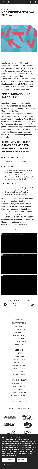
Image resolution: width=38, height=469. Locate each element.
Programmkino (18, 392)
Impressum (19, 372)
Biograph (18, 389)
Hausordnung (19, 356)
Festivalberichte (19, 342)
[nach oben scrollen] (19, 313)
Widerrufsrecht (19, 368)
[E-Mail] (23, 304)
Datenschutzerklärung (9, 455)
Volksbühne (18, 386)
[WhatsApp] (14, 304)
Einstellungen (11, 464)
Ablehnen (22, 460)
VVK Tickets (9, 2)
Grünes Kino (19, 362)
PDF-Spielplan (19, 335)
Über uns (19, 350)
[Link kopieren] (32, 304)
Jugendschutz (19, 359)
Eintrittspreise (19, 323)
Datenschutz (19, 375)
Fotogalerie (19, 338)
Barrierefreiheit (19, 365)
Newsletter (19, 320)
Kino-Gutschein (19, 329)
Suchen (31, 2)
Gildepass (19, 332)
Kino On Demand (18, 380)
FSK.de (18, 399)
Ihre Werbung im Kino (18, 402)
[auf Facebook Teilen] (5, 304)
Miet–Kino (19, 326)
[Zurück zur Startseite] (3, 2)
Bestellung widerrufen (19, 408)
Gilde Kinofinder (18, 395)
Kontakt (19, 353)
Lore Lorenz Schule (18, 383)
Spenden (19, 345)
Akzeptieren (9, 460)
